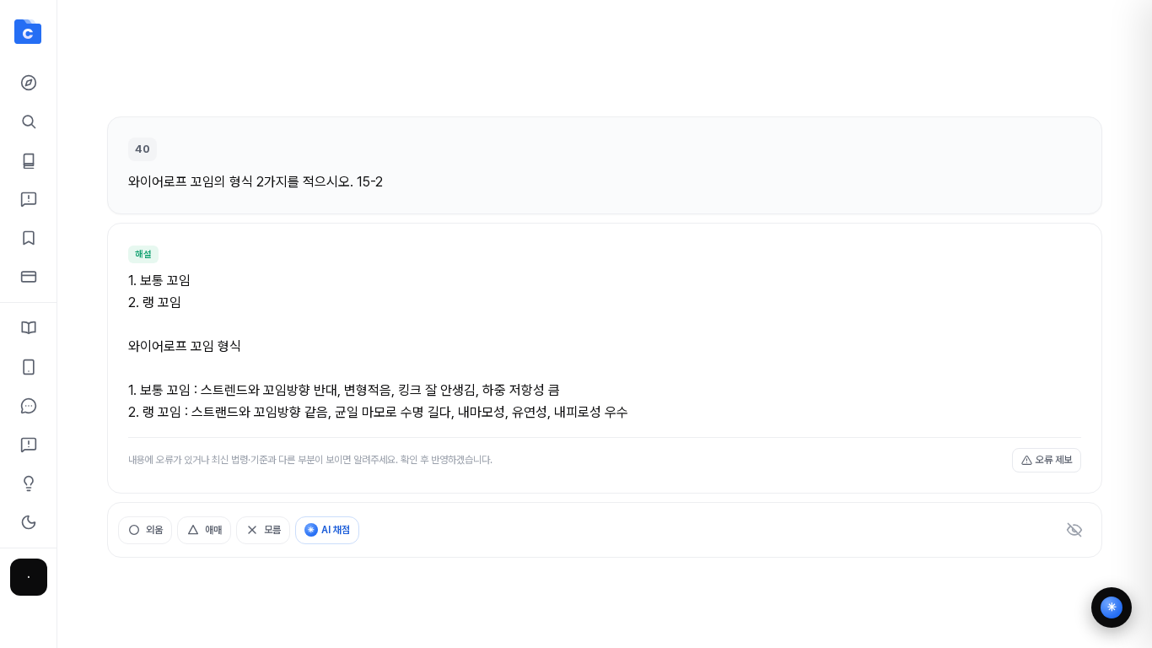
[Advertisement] (605, 66)
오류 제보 (1054, 460)
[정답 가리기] (1074, 530)
